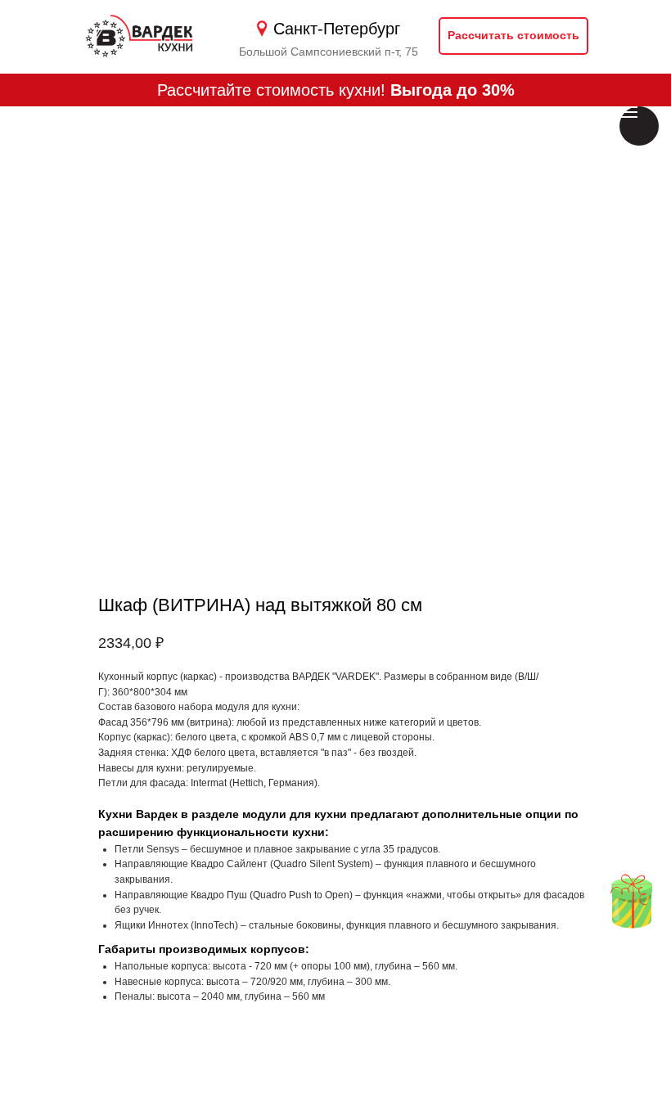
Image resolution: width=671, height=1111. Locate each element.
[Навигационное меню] (628, 112)
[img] (631, 901)
